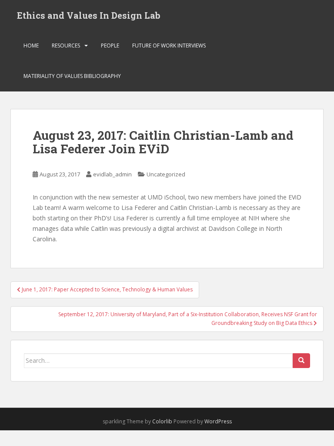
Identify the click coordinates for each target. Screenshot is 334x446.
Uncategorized (166, 174)
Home (31, 45)
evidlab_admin (112, 174)
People (110, 45)
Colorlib (162, 421)
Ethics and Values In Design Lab (88, 15)
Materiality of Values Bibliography (72, 76)
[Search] (301, 360)
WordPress (218, 421)
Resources (66, 45)
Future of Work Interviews (169, 45)
